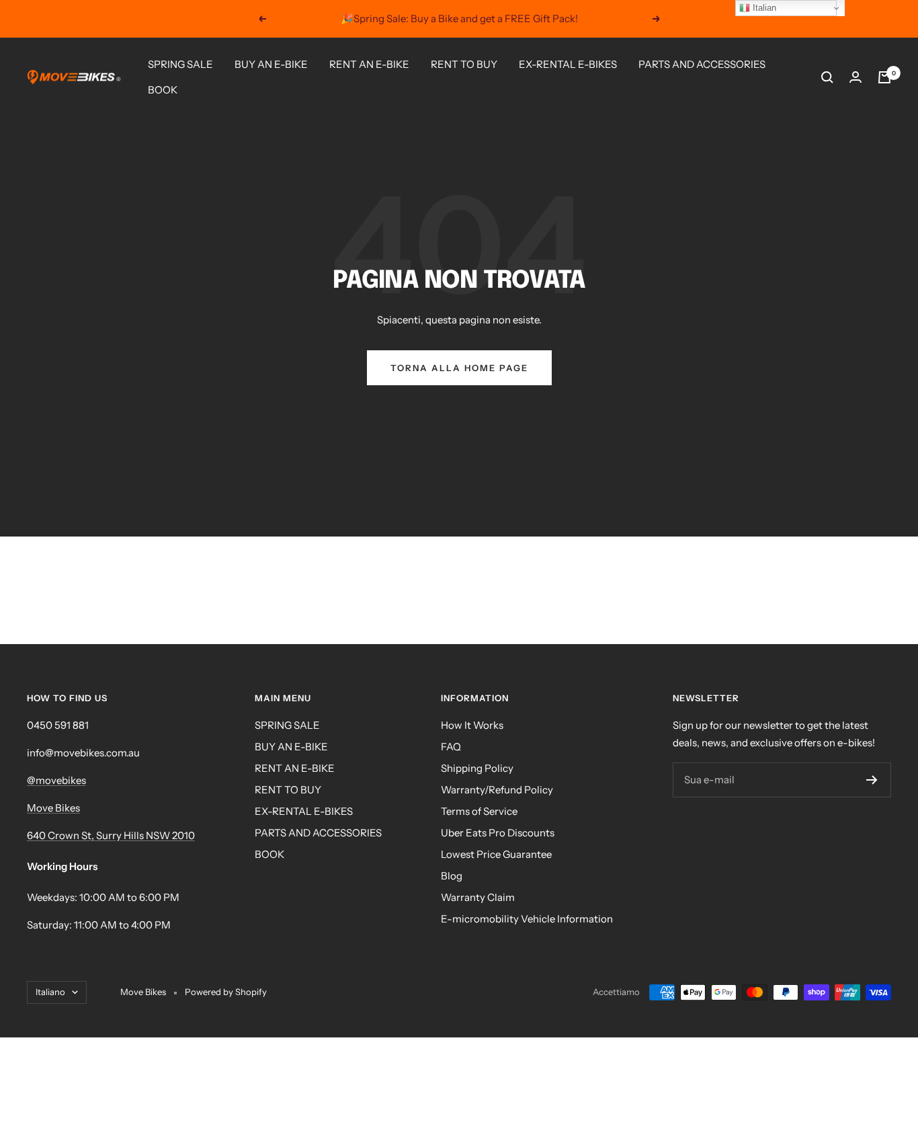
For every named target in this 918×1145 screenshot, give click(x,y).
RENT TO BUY (464, 64)
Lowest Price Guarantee (496, 854)
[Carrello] (884, 77)
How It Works (472, 725)
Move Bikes (53, 807)
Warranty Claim (478, 897)
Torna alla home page (459, 367)
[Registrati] (872, 780)
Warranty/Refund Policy (497, 789)
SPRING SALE (180, 64)
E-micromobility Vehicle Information (527, 918)
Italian (763, 8)
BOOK (162, 89)
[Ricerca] (827, 77)
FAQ (451, 746)
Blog (451, 875)
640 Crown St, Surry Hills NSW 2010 (111, 835)
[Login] (855, 77)
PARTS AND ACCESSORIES (701, 64)
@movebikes (56, 780)
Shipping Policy (477, 768)
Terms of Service (479, 811)
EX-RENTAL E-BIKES (568, 64)
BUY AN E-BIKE (271, 64)
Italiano (50, 991)
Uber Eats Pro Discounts (497, 832)
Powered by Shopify (226, 991)
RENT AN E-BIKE (369, 64)
